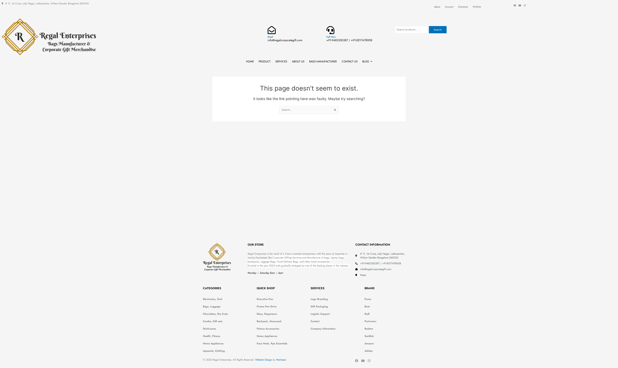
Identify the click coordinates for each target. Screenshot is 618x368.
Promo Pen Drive (266, 306)
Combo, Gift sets (212, 321)
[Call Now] (330, 30)
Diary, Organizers (267, 314)
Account (449, 6)
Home (250, 61)
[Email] (272, 30)
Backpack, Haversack (269, 321)
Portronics (370, 321)
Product (265, 61)
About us (298, 61)
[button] (367, 61)
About (437, 6)
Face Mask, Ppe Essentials (272, 343)
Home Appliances (213, 343)
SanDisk (369, 336)
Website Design (263, 360)
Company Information (323, 329)
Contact (315, 321)
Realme (369, 329)
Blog (365, 61)
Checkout (463, 6)
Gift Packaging (319, 306)
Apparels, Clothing (214, 351)
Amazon (369, 343)
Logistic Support (320, 314)
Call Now (331, 36)
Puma (368, 299)
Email (270, 36)
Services (281, 61)
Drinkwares (209, 329)
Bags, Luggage (211, 306)
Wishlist (477, 6)
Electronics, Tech (212, 299)
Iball (367, 314)
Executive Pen (265, 299)
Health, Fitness (211, 336)
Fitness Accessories (268, 329)
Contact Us (349, 61)
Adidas (369, 351)
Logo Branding (319, 299)
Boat (367, 306)
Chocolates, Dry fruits (215, 314)
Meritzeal (281, 360)
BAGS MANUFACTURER (323, 61)
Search (438, 29)
